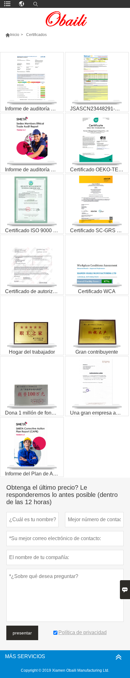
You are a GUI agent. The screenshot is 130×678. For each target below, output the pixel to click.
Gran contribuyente (96, 352)
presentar (22, 632)
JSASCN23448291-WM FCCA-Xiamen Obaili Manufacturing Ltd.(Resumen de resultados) (99, 108)
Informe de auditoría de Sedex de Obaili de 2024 (34, 169)
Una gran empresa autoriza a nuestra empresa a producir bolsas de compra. (99, 413)
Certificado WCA (96, 291)
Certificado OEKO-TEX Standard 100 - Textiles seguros (99, 169)
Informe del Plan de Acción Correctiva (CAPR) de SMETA (34, 473)
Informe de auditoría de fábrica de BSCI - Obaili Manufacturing (34, 108)
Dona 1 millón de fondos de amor (34, 413)
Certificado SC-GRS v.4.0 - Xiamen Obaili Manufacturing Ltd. (99, 230)
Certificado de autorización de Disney (34, 291)
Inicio (14, 34)
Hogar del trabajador (32, 352)
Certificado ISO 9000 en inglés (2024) (34, 230)
